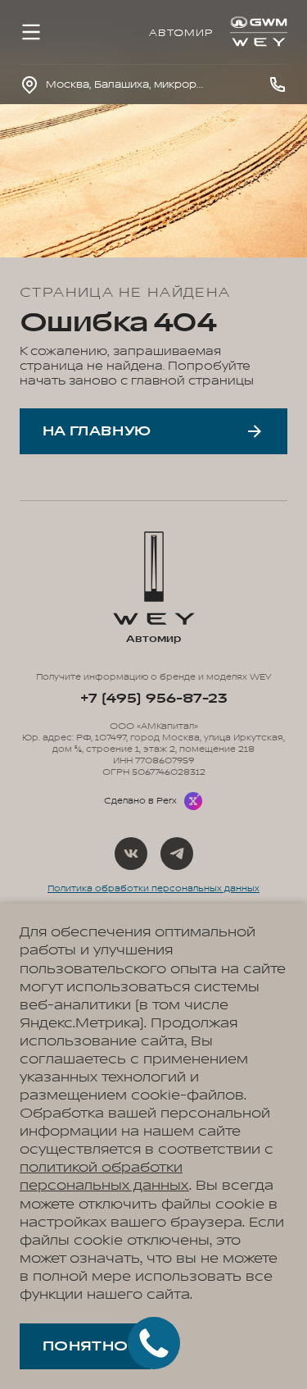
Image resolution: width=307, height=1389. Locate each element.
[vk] (131, 853)
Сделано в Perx (140, 801)
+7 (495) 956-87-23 (153, 699)
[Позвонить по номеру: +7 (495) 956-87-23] (277, 84)
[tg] (176, 853)
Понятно (85, 1346)
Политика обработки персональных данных (153, 889)
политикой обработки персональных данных (104, 1177)
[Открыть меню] (31, 31)
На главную (97, 431)
